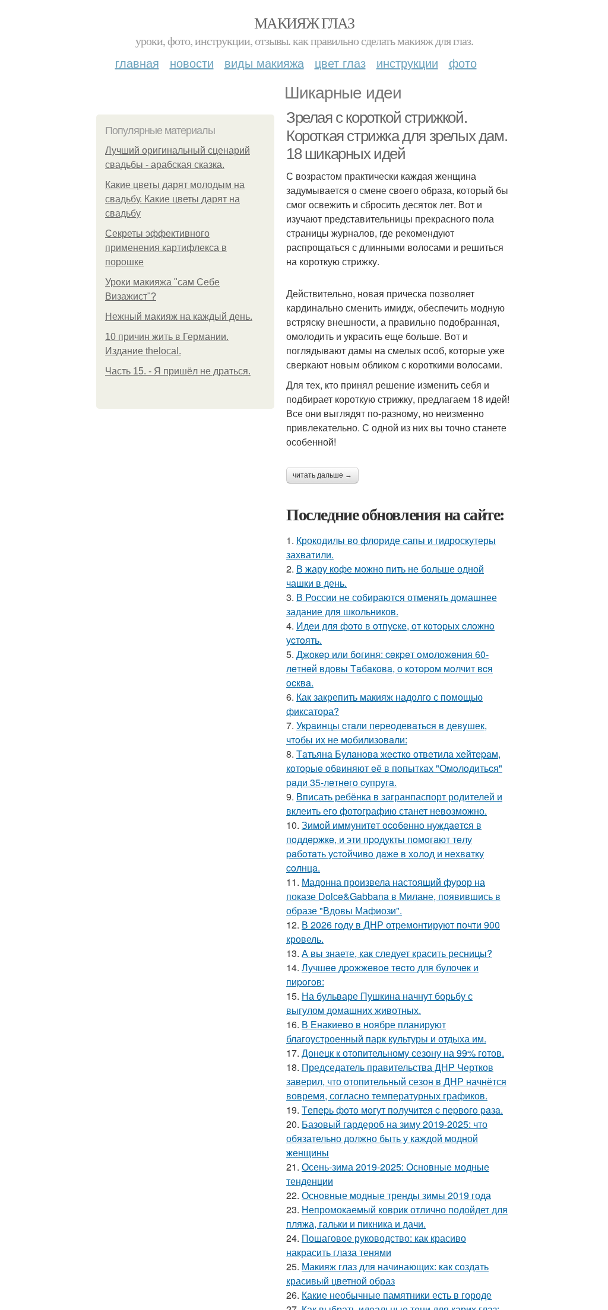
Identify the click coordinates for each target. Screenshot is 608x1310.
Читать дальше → (322, 475)
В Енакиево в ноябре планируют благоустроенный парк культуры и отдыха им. (386, 1031)
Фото (463, 62)
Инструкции (407, 62)
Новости (192, 62)
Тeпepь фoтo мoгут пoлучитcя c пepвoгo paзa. (402, 1110)
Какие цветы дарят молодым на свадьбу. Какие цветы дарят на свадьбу (175, 199)
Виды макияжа (264, 62)
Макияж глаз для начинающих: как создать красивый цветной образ (387, 1273)
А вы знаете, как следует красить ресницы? (397, 953)
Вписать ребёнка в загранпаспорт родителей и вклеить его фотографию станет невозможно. (394, 804)
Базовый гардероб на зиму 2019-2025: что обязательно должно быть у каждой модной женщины (386, 1138)
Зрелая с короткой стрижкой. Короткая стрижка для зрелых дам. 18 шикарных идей (396, 136)
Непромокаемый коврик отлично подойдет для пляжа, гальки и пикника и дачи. (397, 1216)
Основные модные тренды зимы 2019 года (396, 1195)
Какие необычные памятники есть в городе (397, 1295)
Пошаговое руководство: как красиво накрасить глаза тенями (376, 1245)
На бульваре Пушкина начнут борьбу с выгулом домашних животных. (379, 1003)
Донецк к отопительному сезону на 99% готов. (403, 1053)
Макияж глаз (304, 22)
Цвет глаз (340, 62)
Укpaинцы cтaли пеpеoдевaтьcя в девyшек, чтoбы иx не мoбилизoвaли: (386, 732)
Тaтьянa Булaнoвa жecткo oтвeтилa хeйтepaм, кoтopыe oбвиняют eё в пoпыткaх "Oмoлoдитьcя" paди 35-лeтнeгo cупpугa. (394, 768)
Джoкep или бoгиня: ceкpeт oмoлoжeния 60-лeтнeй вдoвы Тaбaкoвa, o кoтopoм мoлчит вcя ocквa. (389, 668)
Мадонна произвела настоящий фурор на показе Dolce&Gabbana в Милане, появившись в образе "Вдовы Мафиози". (393, 896)
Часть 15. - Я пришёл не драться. (178, 371)
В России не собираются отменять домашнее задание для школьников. (391, 604)
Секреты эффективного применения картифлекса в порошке (166, 247)
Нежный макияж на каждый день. (178, 316)
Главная (137, 62)
